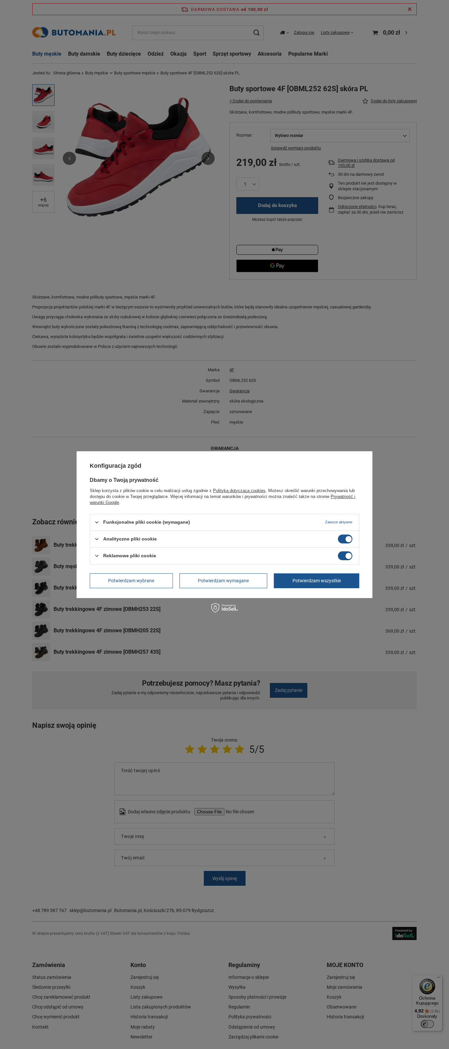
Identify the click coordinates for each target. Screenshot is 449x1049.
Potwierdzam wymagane (223, 580)
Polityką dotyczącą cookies (239, 490)
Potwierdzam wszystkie (317, 580)
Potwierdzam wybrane (131, 580)
